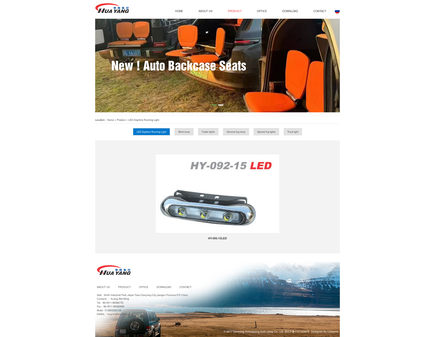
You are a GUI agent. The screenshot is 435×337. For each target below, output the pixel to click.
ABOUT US (205, 11)
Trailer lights (208, 131)
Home (179, 11)
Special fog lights (266, 131)
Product (235, 11)
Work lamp (184, 131)
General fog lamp (236, 131)
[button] (214, 105)
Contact (319, 11)
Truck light (292, 131)
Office (262, 11)
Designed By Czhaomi (324, 331)
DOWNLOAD (290, 11)
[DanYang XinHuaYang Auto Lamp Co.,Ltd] (112, 9)
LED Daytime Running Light (143, 120)
